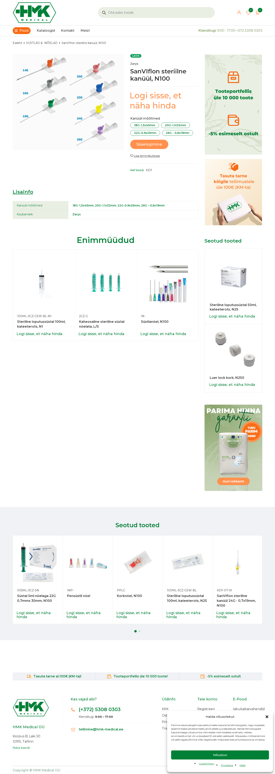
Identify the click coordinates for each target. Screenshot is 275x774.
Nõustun (220, 755)
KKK (165, 709)
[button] (267, 717)
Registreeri (206, 709)
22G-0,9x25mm (145, 133)
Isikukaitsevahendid (249, 709)
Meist (243, 765)
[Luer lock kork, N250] (233, 351)
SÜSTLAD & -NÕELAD (42, 43)
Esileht (17, 43)
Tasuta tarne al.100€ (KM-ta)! (57, 676)
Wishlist (250, 10)
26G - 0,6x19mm (177, 133)
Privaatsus (227, 765)
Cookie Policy (206, 763)
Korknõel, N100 (129, 596)
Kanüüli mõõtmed (145, 118)
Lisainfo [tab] (23, 192)
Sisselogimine (149, 144)
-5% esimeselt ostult (224, 676)
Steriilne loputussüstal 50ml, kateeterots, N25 (233, 307)
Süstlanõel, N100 (155, 322)
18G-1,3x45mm (144, 125)
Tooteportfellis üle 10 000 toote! (141, 676)
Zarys (134, 64)
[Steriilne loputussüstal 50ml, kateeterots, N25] (233, 277)
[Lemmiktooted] (145, 155)
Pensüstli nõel (78, 596)
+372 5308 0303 (249, 30)
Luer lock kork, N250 (227, 378)
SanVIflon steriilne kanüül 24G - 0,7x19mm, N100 (236, 600)
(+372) (100, 709)
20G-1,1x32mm (175, 125)
